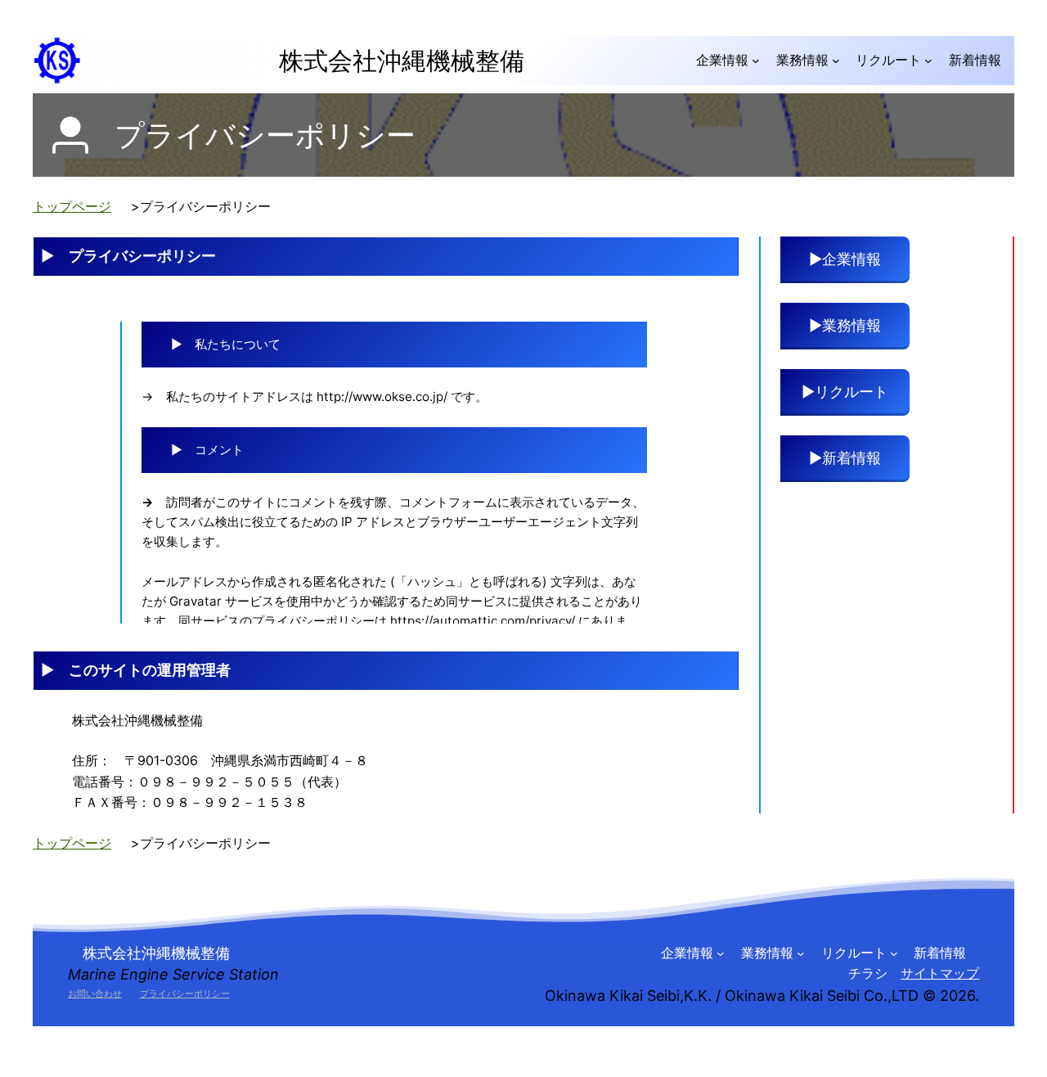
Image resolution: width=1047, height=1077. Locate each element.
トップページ (72, 206)
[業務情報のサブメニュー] (836, 60)
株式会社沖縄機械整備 (389, 60)
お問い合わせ (95, 993)
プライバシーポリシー (185, 993)
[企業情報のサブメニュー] (756, 60)
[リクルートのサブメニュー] (928, 60)
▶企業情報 (852, 259)
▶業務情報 (852, 325)
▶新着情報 (852, 457)
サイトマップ (940, 973)
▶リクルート (845, 391)
